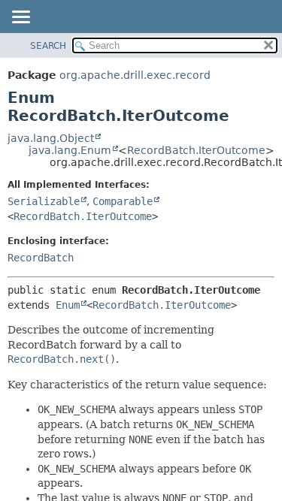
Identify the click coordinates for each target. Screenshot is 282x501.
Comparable (122, 201)
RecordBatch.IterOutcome (196, 150)
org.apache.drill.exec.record (135, 75)
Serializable (44, 201)
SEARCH (48, 46)
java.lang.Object (51, 138)
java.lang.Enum (70, 150)
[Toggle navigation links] (20, 18)
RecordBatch (41, 258)
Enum (68, 305)
